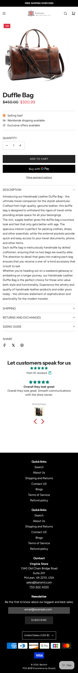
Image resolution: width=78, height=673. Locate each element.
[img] (39, 368)
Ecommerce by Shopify (44, 668)
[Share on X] (13, 346)
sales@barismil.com (39, 582)
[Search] (65, 13)
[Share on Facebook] (5, 346)
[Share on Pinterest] (22, 346)
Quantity (10, 138)
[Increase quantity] (20, 145)
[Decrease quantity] (7, 145)
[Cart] (73, 13)
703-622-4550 (39, 587)
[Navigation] (4, 13)
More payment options (39, 177)
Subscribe (39, 620)
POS (25, 668)
